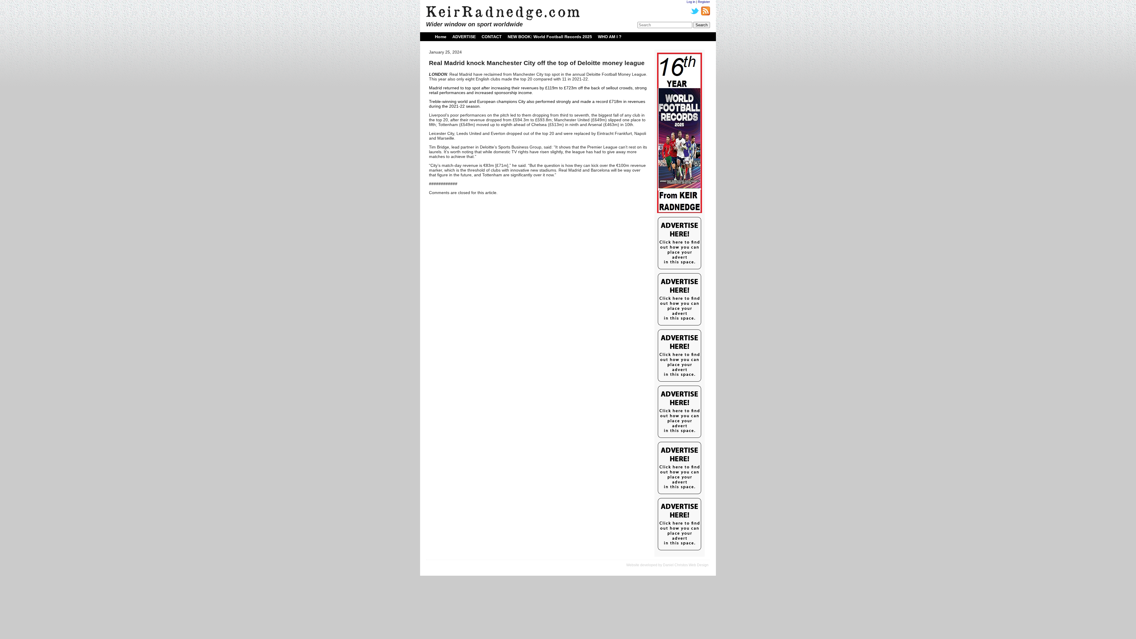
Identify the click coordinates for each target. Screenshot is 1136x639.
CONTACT (492, 36)
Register (704, 2)
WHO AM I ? (610, 36)
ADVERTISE (464, 36)
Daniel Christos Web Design (686, 565)
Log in (691, 2)
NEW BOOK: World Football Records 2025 (550, 36)
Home (440, 36)
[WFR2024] (679, 133)
